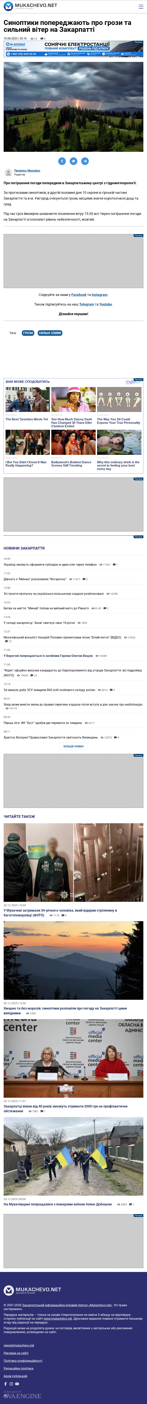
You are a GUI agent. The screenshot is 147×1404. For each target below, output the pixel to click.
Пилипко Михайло (27, 171)
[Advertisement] (73, 261)
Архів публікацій (15, 1376)
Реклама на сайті (16, 1353)
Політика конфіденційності (23, 1361)
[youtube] (17, 1385)
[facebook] (5, 1385)
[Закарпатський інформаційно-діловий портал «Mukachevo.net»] (30, 7)
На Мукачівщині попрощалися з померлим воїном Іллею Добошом (58, 1204)
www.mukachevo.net (58, 1318)
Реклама (73, 49)
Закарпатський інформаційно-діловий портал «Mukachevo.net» (67, 1305)
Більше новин (74, 746)
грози (28, 333)
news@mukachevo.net (19, 1345)
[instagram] (11, 1385)
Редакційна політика (18, 1368)
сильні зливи (50, 333)
